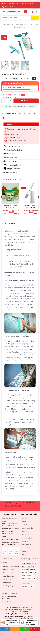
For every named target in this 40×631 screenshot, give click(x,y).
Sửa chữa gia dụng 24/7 (8, 586)
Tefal (34, 563)
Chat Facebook (6, 582)
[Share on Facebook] (19, 113)
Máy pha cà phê (25, 521)
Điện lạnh (24, 554)
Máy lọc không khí (26, 544)
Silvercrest (24, 572)
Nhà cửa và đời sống (20, 25)
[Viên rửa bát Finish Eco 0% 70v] (10, 193)
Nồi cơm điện (25, 534)
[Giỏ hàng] (36, 11)
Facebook (24, 586)
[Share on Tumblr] (3, 118)
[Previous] (4, 45)
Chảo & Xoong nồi (26, 551)
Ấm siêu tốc (24, 525)
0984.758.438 (29, 503)
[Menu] (25, 11)
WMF (28, 566)
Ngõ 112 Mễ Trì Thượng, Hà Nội (10, 539)
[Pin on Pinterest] (29, 113)
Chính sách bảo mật (7, 573)
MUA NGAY (26, 101)
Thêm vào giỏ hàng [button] (10, 204)
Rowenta (29, 575)
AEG (36, 572)
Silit (33, 566)
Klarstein (32, 569)
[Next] (35, 45)
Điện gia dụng (25, 518)
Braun (31, 572)
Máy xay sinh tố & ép (27, 538)
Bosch (23, 563)
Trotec (14, 78)
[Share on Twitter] (24, 113)
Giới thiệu (5, 563)
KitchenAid (25, 569)
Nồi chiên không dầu (27, 528)
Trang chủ (6, 25)
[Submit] (35, 18)
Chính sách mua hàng (8, 569)
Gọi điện (6, 628)
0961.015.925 (18, 506)
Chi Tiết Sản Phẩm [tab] (8, 223)
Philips (29, 563)
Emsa (29, 578)
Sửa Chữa (36, 628)
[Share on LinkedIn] (34, 113)
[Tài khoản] (32, 12)
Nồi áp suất (24, 531)
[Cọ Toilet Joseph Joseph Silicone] (29, 193)
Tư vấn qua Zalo (6, 579)
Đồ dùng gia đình (26, 548)
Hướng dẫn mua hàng (8, 576)
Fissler (23, 566)
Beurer (23, 575)
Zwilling (24, 578)
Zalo (32, 586)
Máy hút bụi (24, 541)
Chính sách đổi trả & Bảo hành (10, 566)
